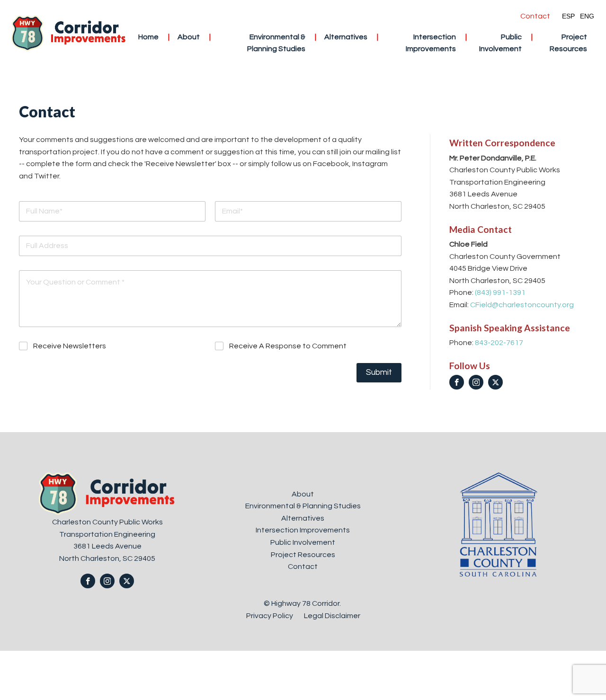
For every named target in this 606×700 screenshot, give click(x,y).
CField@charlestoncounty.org (522, 305)
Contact (535, 16)
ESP (568, 16)
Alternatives (345, 37)
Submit (379, 372)
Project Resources (568, 43)
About (189, 37)
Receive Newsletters (69, 346)
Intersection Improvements (431, 43)
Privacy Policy (270, 616)
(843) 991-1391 (500, 292)
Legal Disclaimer (332, 616)
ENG (587, 16)
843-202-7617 (499, 342)
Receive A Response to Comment (288, 346)
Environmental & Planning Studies (276, 43)
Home (148, 37)
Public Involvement (500, 43)
